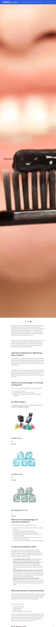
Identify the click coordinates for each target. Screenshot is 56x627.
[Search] (46, 2)
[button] (13, 444)
